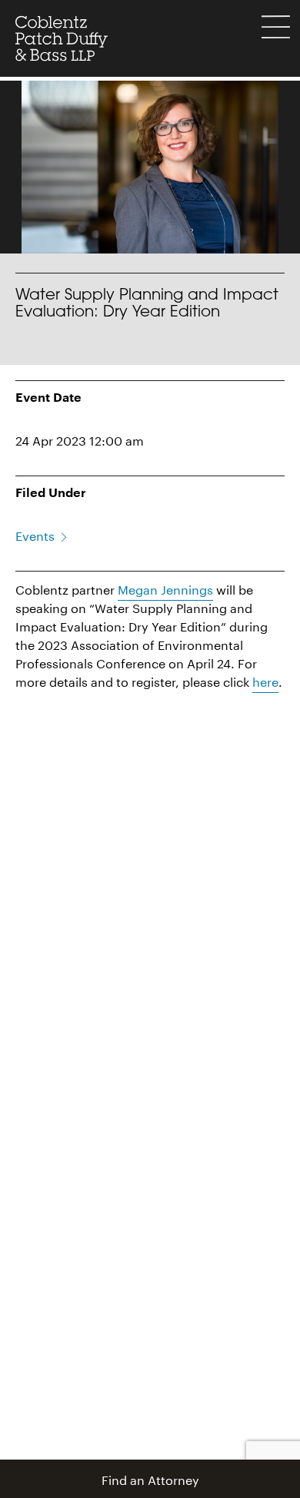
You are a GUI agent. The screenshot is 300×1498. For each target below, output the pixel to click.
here (265, 680)
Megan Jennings (165, 588)
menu (275, 27)
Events (35, 534)
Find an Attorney (150, 1478)
